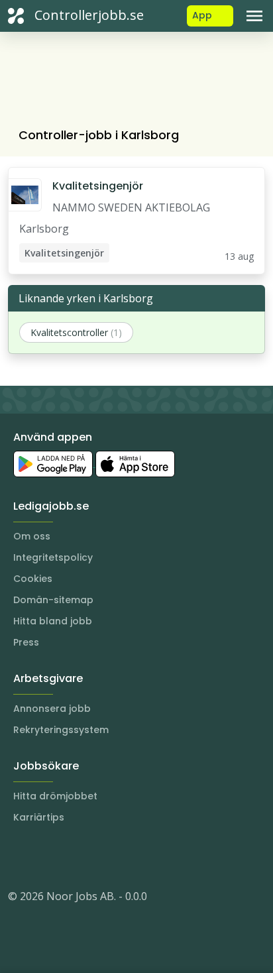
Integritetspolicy (53, 557)
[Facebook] (71, 856)
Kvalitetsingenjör (97, 186)
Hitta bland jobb (52, 621)
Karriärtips (38, 817)
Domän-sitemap (53, 599)
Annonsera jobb (52, 708)
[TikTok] (98, 856)
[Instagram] (18, 856)
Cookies (32, 578)
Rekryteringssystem (61, 729)
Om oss (31, 536)
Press (26, 642)
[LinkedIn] (45, 856)
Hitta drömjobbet (55, 796)
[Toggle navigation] (254, 16)
